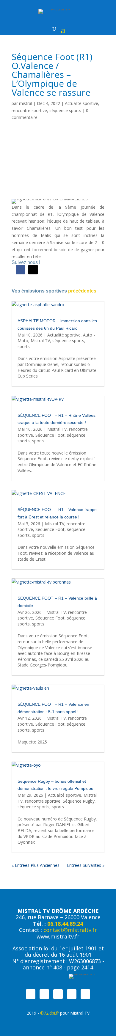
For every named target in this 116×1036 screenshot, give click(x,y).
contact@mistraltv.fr (70, 929)
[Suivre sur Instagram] (58, 994)
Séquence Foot (50, 435)
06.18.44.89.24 (65, 923)
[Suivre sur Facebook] (20, 269)
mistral (25, 103)
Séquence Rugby (79, 801)
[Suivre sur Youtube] (71, 994)
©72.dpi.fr (49, 1013)
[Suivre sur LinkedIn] (85, 994)
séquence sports (65, 110)
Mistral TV (40, 340)
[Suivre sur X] (33, 269)
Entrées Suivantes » (85, 865)
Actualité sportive (81, 103)
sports (24, 346)
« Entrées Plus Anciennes (35, 865)
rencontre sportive (29, 110)
